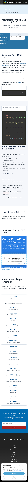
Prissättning (3, 43)
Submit (14, 427)
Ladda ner (2, 40)
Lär (7, 40)
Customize (8, 477)
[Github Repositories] (20, 440)
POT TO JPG (13, 318)
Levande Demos (3, 37)
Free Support (14, 459)
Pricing (13, 452)
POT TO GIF (13, 307)
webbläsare (9, 76)
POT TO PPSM (13, 357)
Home (13, 445)
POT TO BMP (13, 296)
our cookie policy (17, 470)
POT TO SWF (13, 390)
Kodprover (2, 34)
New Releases (13, 450)
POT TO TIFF (13, 396)
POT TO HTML (13, 313)
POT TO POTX (13, 346)
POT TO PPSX (13, 363)
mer (20, 197)
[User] (23, 2)
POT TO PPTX (13, 379)
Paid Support (14, 461)
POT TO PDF (13, 329)
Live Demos (14, 456)
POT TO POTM (13, 340)
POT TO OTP (13, 324)
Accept (14, 473)
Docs (13, 454)
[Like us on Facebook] (5, 440)
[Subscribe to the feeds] (24, 440)
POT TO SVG (13, 385)
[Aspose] (9, 2)
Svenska (19, 2)
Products (13, 447)
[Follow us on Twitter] (8, 440)
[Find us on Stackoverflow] (14, 440)
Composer (19, 82)
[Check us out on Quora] (17, 440)
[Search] (26, 2)
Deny (19, 477)
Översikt (19, 34)
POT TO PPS (13, 352)
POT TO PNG (13, 335)
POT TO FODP (13, 302)
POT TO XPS (13, 401)
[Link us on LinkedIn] (11, 440)
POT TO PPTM (13, 374)
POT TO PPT (13, 368)
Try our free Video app (9, 270)
